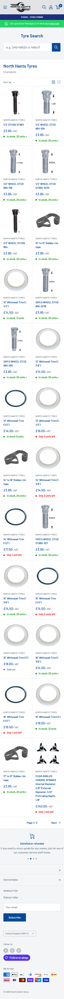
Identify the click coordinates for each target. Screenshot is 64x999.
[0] (58, 7)
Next (54, 822)
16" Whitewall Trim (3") (47, 716)
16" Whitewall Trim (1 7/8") (46, 659)
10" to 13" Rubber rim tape (46, 245)
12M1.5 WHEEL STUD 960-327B (46, 304)
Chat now (54, 23)
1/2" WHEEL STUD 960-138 (13, 185)
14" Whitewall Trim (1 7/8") (46, 481)
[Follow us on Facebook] (5, 950)
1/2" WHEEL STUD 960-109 (45, 126)
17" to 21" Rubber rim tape (14, 778)
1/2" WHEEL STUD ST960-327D (45, 185)
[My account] (51, 7)
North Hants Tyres (14, 120)
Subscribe (15, 917)
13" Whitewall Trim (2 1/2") (47, 422)
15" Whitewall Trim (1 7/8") (14, 600)
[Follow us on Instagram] (12, 950)
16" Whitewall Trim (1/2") (13, 718)
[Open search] (44, 7)
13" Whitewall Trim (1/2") (13, 422)
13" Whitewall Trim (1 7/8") (46, 363)
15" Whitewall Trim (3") (15, 657)
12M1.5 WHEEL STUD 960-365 (14, 363)
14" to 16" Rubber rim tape (14, 481)
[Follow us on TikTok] (18, 950)
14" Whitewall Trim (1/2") (13, 541)
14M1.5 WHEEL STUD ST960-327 (47, 541)
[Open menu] (5, 7)
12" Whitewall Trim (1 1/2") (14, 304)
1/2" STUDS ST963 (13, 124)
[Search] (56, 47)
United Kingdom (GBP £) (17, 933)
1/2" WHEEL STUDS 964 (14, 245)
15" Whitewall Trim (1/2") (45, 600)
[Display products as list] (59, 82)
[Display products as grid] (53, 82)
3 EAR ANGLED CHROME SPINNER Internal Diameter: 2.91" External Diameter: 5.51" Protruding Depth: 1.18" (45, 788)
